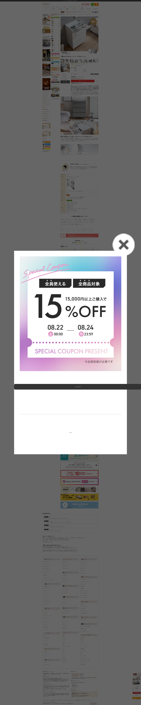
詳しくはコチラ (78, 386)
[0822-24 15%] (70, 314)
